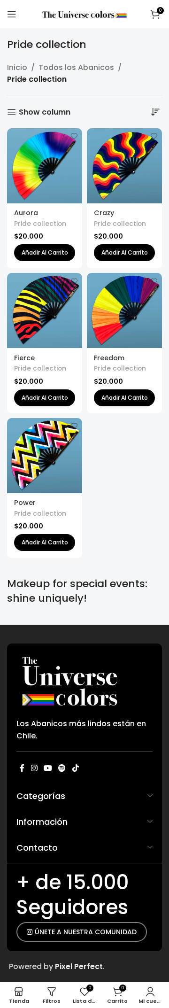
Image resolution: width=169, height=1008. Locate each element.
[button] (44, 252)
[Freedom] (124, 310)
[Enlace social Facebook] (22, 768)
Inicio (17, 67)
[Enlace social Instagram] (34, 768)
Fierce (24, 358)
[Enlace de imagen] (70, 680)
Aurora (26, 212)
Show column (44, 112)
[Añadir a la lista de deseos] (74, 136)
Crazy (104, 212)
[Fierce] (44, 310)
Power (25, 502)
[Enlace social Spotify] (62, 768)
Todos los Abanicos (76, 67)
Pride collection (40, 223)
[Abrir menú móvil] (11, 14)
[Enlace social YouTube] (47, 768)
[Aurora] (44, 165)
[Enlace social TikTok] (75, 768)
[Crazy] (124, 165)
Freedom (109, 358)
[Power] (44, 455)
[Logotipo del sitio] (84, 13)
